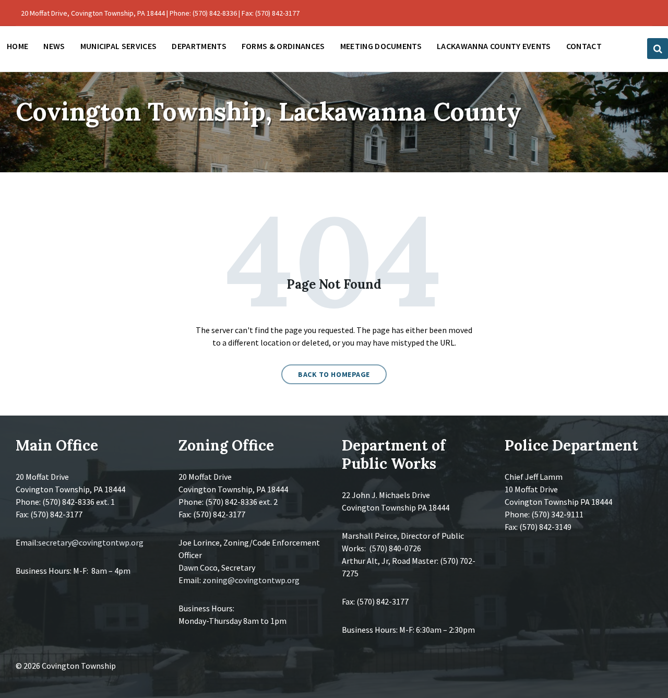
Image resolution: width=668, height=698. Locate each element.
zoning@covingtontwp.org (251, 580)
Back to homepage (334, 374)
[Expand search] (657, 48)
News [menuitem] (54, 46)
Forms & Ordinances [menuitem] (283, 46)
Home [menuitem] (17, 46)
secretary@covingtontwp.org (91, 542)
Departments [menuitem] (199, 46)
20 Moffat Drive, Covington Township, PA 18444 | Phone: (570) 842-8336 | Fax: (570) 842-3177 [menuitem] (160, 13)
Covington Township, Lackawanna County (268, 111)
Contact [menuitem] (584, 46)
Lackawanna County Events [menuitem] (494, 46)
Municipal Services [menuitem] (118, 46)
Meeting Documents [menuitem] (381, 46)
